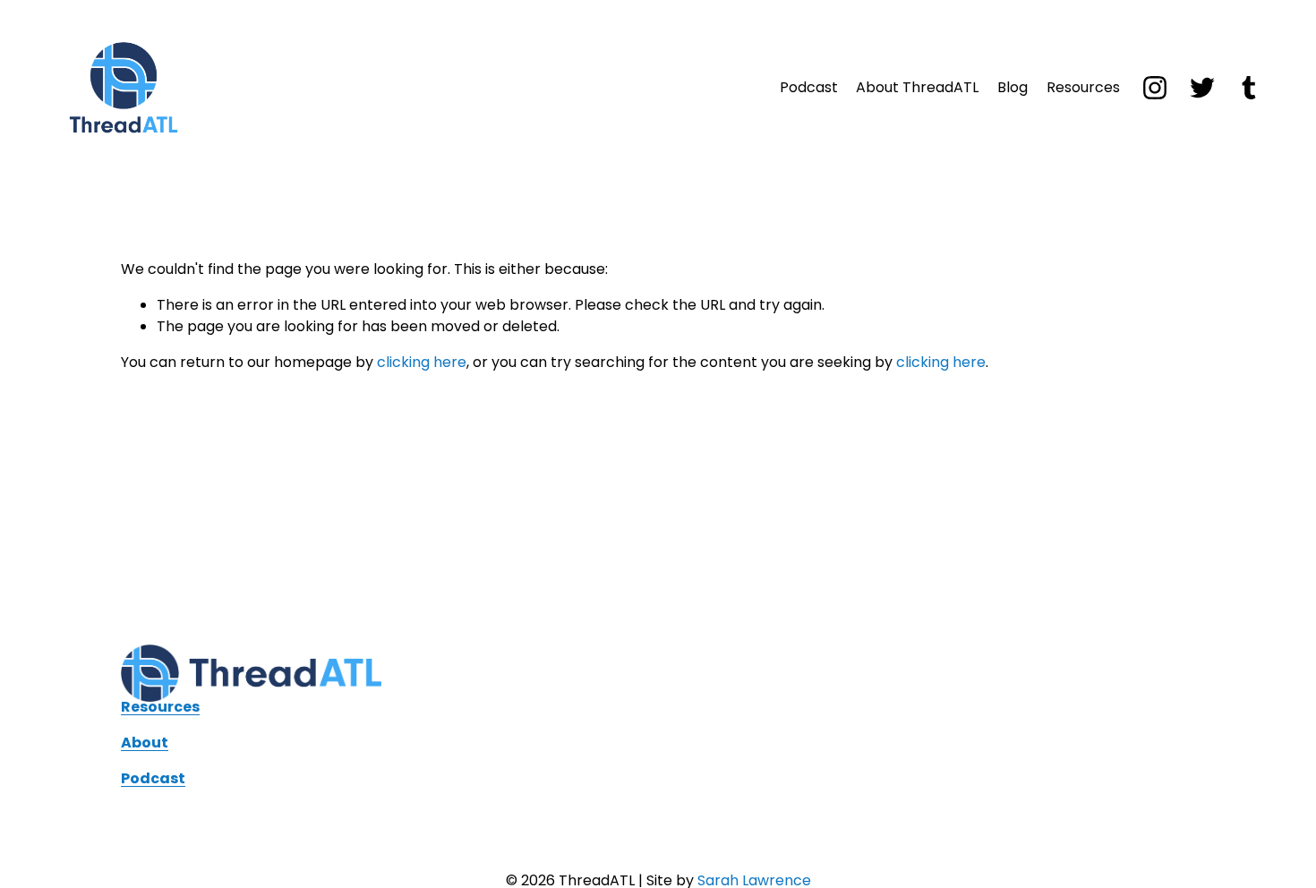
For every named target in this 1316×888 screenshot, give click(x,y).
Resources (1083, 87)
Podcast (809, 87)
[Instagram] (1155, 87)
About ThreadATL (917, 87)
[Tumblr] (1249, 87)
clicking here (421, 362)
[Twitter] (1202, 87)
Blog (1012, 87)
